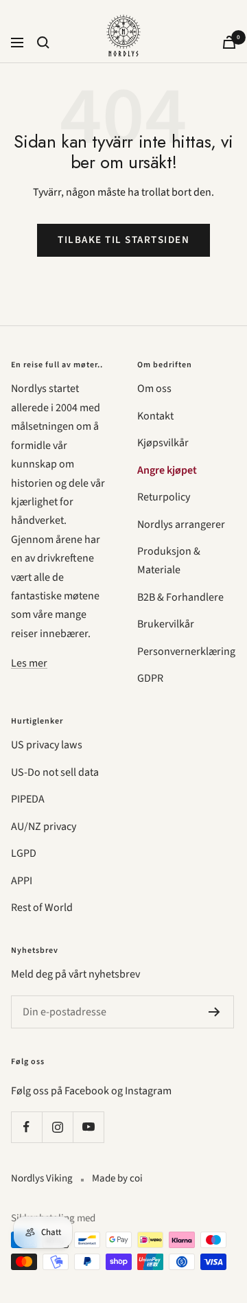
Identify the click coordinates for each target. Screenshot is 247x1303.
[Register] (214, 1012)
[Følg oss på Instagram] (57, 1126)
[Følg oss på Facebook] (26, 1126)
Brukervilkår (165, 624)
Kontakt (155, 416)
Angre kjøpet (167, 470)
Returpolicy (163, 497)
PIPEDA (28, 799)
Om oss (154, 388)
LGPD (23, 853)
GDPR (150, 678)
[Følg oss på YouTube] (88, 1126)
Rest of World (42, 907)
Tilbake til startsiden (123, 240)
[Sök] (43, 42)
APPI (21, 880)
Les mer (29, 663)
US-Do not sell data (55, 772)
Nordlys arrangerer (181, 524)
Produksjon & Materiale (168, 560)
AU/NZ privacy (43, 826)
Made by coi (117, 1178)
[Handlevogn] (229, 42)
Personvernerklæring (186, 651)
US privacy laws (46, 744)
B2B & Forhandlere (180, 597)
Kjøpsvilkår (163, 442)
